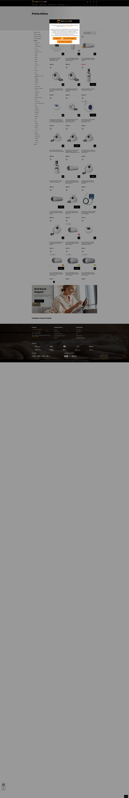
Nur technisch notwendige (64, 41)
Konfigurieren (57, 38)
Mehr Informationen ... (68, 26)
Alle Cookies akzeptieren (69, 38)
